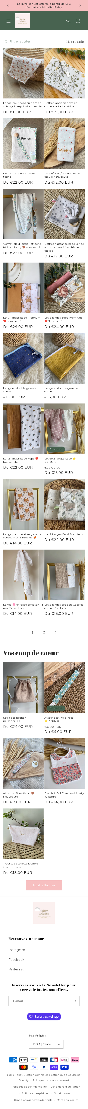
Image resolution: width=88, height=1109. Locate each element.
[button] (8, 21)
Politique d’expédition (36, 1093)
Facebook (16, 960)
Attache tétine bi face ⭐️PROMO (58, 719)
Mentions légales (67, 1099)
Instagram (17, 950)
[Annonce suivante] (80, 5)
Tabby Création (24, 1074)
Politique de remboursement (51, 1080)
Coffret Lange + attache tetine (19, 175)
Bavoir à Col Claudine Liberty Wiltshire (64, 795)
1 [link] (32, 632)
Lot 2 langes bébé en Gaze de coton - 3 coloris (64, 606)
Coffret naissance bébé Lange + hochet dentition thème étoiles (64, 247)
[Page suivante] (55, 632)
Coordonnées (62, 1093)
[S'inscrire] (74, 1001)
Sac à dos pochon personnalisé (14, 719)
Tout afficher (44, 885)
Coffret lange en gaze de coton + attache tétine (60, 104)
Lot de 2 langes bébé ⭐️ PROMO (60, 460)
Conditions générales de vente (33, 1099)
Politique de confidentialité (29, 1086)
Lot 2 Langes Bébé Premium (63, 534)
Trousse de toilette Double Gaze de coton (20, 865)
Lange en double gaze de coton (20, 390)
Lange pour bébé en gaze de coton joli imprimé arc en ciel (22, 104)
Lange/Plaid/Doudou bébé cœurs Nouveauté (62, 175)
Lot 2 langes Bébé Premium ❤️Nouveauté (63, 319)
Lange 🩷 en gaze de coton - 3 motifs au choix (23, 606)
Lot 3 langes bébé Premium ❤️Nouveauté (22, 319)
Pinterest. (16, 969)
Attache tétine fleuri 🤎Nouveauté (18, 795)
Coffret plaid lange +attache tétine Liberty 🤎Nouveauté (22, 245)
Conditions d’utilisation (65, 1086)
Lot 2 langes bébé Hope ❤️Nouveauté (20, 460)
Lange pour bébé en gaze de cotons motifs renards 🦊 (22, 536)
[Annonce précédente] (8, 5)
